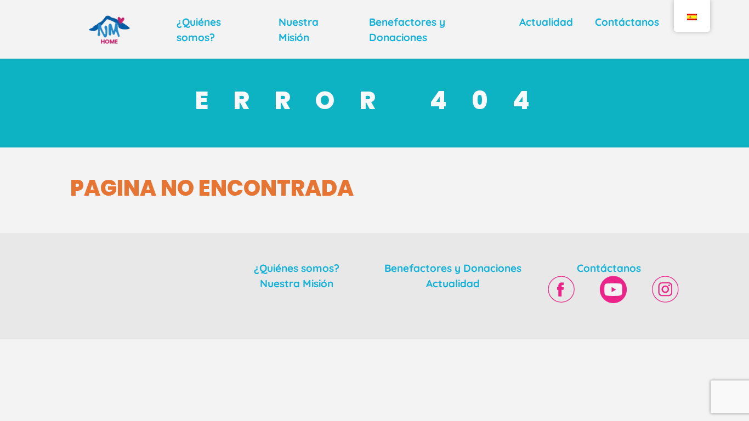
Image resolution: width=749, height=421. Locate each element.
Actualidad (546, 22)
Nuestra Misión (296, 283)
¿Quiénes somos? (296, 268)
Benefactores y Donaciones (452, 268)
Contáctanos (627, 22)
